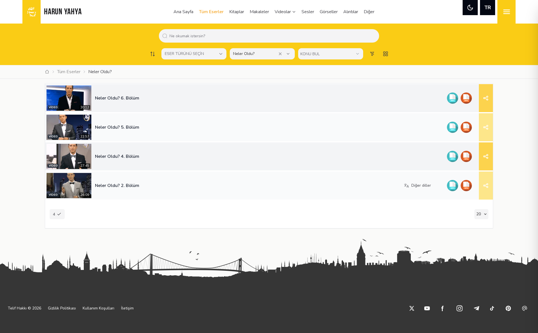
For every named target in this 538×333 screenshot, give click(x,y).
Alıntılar (350, 12)
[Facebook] (442, 308)
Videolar (283, 12)
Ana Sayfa (183, 12)
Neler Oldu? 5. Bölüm (117, 127)
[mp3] (452, 98)
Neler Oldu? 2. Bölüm (117, 185)
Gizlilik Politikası (62, 308)
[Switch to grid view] (385, 53)
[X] (412, 308)
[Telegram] (476, 308)
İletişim (127, 308)
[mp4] (466, 98)
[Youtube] (427, 308)
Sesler (308, 12)
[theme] (470, 7)
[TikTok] (492, 308)
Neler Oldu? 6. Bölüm (117, 98)
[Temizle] (280, 53)
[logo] (31, 12)
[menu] (506, 12)
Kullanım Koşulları (98, 308)
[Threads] (524, 308)
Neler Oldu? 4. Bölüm (117, 156)
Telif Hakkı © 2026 (24, 308)
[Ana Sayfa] (47, 72)
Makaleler (259, 12)
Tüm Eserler (211, 12)
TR (487, 7)
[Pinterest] (508, 308)
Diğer (369, 12)
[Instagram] (459, 308)
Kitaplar (236, 12)
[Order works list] (152, 53)
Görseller (329, 12)
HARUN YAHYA (63, 12)
